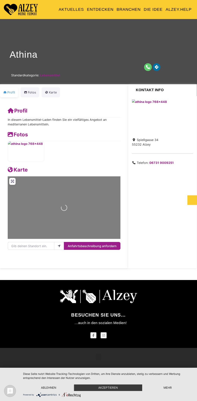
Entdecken (100, 9)
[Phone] (148, 67)
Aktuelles (71, 9)
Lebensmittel (50, 75)
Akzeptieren (108, 387)
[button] (98, 357)
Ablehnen (48, 387)
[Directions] (156, 67)
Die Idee (153, 9)
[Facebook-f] (93, 335)
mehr (168, 387)
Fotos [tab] (32, 92)
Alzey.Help (179, 9)
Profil (20, 111)
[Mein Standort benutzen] (59, 246)
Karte (21, 170)
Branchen (129, 9)
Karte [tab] (53, 92)
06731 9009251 (161, 163)
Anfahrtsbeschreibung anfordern (92, 246)
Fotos (21, 134)
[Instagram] (104, 335)
